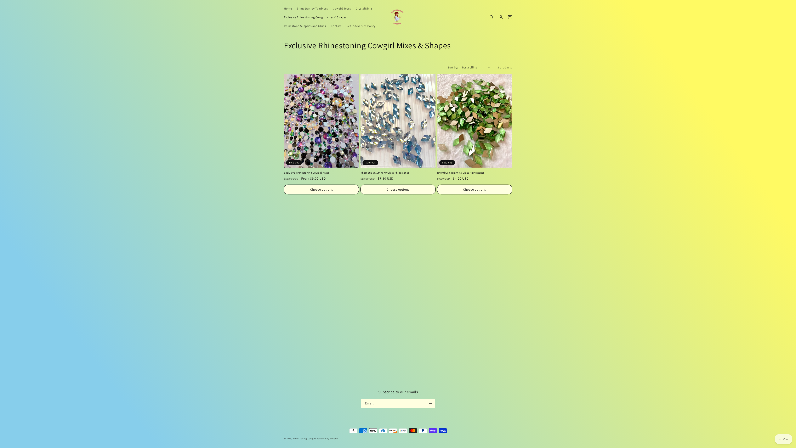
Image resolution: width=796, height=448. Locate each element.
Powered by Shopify (327, 438)
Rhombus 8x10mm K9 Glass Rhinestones (384, 172)
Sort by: (453, 67)
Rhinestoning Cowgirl (304, 438)
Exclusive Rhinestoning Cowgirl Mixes (306, 172)
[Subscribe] (430, 403)
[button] (491, 17)
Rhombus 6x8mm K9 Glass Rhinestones (460, 172)
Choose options (321, 189)
